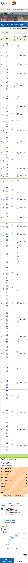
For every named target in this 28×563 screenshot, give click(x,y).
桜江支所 (5, 532)
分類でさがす (9, 9)
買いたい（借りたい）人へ (6, 477)
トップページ (2, 9)
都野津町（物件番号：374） (7, 107)
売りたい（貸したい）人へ (6, 480)
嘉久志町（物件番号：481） (7, 401)
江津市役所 (5, 531)
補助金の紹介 (3, 486)
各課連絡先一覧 (6, 528)
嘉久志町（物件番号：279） (7, 56)
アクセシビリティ (4, 505)
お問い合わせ (22, 505)
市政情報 (14, 9)
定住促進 (23, 9)
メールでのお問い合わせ (8, 526)
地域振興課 (3, 458)
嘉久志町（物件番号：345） (7, 99)
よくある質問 (3, 489)
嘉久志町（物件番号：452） (7, 182)
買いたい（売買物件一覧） (6, 471)
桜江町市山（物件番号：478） (7, 357)
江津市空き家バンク (7, 13)
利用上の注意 (3, 483)
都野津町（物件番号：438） (7, 143)
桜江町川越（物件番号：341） (7, 89)
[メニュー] (21, 560)
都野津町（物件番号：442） (7, 154)
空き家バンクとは (4, 474)
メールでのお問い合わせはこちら (9, 465)
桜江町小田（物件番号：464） (7, 235)
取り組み (19, 9)
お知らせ (2, 492)
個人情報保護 (17, 503)
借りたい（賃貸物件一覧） (6, 468)
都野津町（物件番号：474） (7, 308)
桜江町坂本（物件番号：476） (7, 323)
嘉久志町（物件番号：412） (7, 132)
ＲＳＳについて (14, 505)
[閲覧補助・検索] (7, 560)
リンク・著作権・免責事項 (6, 503)
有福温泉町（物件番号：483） (7, 433)
